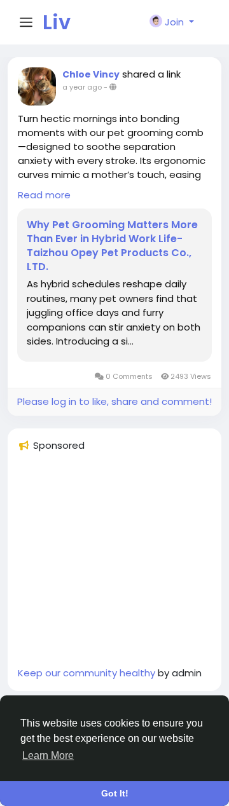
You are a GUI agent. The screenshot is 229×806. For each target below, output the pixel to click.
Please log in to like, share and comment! (114, 401)
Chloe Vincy (91, 74)
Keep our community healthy (86, 673)
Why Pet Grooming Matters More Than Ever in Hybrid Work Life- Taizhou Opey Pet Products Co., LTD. (112, 246)
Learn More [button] (48, 755)
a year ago (82, 87)
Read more (44, 195)
